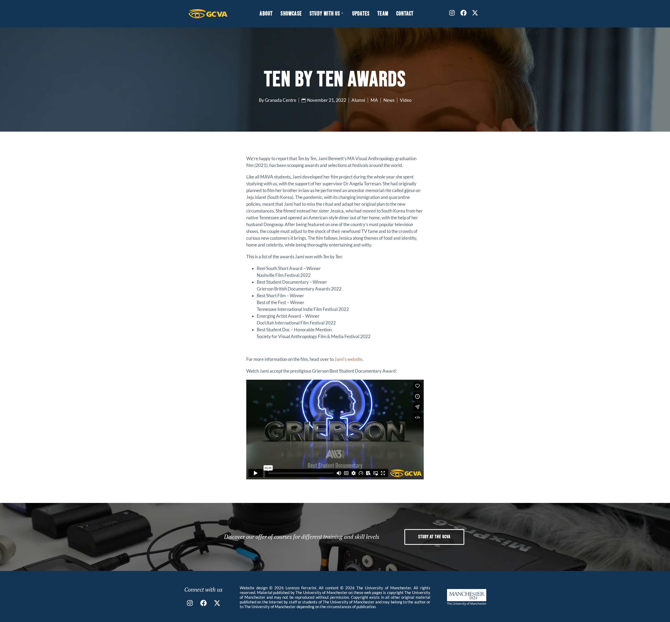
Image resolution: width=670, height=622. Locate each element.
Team (382, 13)
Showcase (291, 13)
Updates (361, 13)
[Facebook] (463, 13)
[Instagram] (452, 13)
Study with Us (325, 13)
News (388, 100)
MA (374, 100)
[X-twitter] (475, 13)
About (266, 13)
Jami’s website (348, 359)
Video (405, 100)
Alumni (358, 100)
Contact (405, 13)
